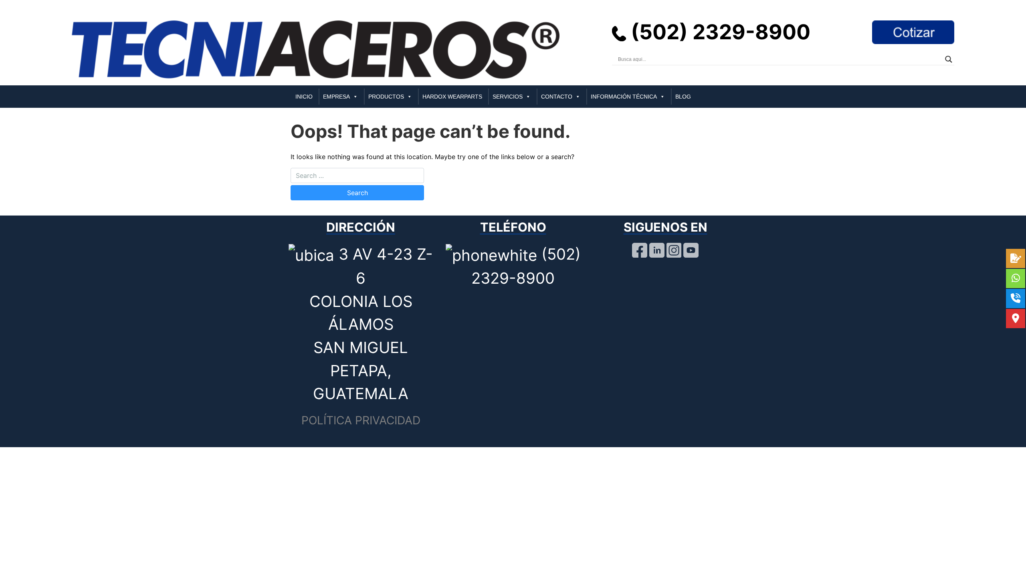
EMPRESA (336, 96)
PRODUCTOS (386, 96)
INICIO (304, 96)
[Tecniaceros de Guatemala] (315, 49)
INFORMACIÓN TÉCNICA (624, 96)
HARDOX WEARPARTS (452, 96)
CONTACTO (556, 96)
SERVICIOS (508, 96)
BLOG (683, 96)
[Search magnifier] (948, 59)
